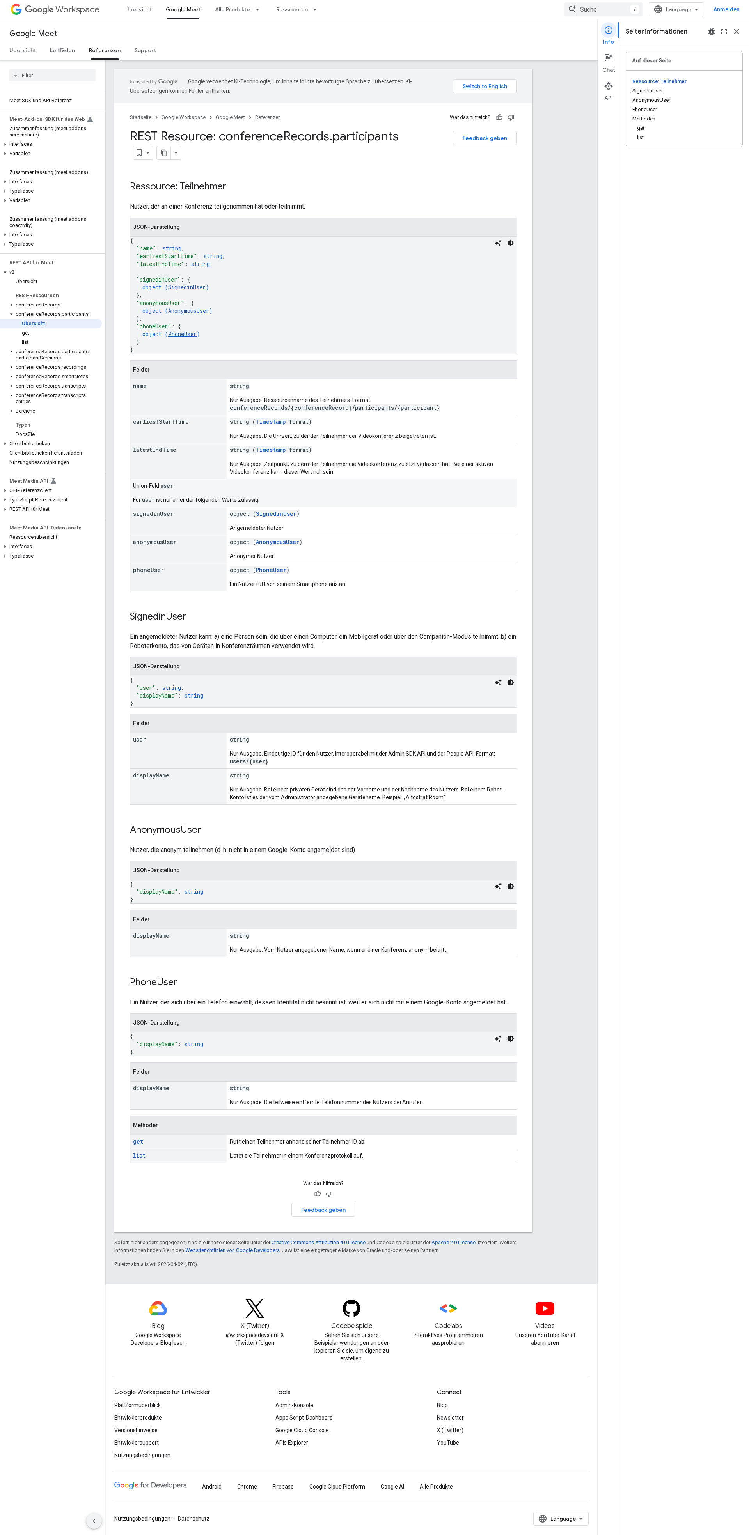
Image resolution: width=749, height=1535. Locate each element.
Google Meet (183, 9)
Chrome (247, 1487)
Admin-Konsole (294, 1405)
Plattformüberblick (137, 1405)
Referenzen (105, 50)
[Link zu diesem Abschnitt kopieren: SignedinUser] (194, 617)
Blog (442, 1405)
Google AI (392, 1487)
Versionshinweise (136, 1430)
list (139, 1155)
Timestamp (271, 421)
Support (145, 50)
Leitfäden (62, 50)
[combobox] (603, 9)
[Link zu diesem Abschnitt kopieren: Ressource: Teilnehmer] (234, 187)
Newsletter (450, 1418)
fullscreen (724, 31)
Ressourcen (292, 9)
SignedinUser (187, 287)
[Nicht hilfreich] (511, 117)
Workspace (77, 9)
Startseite (140, 117)
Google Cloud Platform (337, 1487)
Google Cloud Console (302, 1430)
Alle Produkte (232, 9)
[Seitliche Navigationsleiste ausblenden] (94, 1521)
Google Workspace (184, 117)
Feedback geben (485, 138)
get (138, 1141)
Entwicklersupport (136, 1442)
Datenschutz (193, 1519)
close (736, 31)
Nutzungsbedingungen (142, 1455)
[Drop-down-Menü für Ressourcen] (317, 9)
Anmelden (727, 9)
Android (212, 1487)
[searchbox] (52, 75)
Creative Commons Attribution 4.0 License (319, 1242)
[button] (51, 144)
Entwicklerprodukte (138, 1418)
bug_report (711, 31)
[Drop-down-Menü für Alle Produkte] (259, 9)
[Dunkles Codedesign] (510, 243)
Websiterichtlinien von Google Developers (232, 1250)
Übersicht (138, 9)
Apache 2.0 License (453, 1242)
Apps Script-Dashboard (304, 1418)
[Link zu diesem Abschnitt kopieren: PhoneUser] (185, 983)
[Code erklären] (498, 243)
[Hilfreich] (499, 117)
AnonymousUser (188, 310)
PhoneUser (182, 334)
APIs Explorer (291, 1442)
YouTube (448, 1442)
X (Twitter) (450, 1430)
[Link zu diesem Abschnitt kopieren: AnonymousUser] (209, 830)
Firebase (283, 1487)
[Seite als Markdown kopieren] (164, 152)
